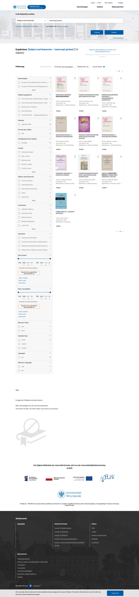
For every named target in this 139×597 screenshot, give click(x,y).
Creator (94, 532)
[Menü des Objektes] (75, 78)
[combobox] (85, 20)
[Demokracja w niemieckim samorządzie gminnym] (64, 84)
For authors (21, 568)
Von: (19, 263)
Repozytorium (117, 7)
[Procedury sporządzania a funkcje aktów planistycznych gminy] (86, 84)
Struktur (58, 111)
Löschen (97, 32)
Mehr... (34, 90)
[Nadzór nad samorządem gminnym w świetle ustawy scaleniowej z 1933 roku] (109, 163)
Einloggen (120, 2)
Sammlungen (82, 7)
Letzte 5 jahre (22, 283)
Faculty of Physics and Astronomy (65, 539)
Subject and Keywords (99, 535)
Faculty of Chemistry (61, 532)
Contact (20, 577)
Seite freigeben (109, 2)
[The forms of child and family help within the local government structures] (86, 124)
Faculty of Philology (61, 535)
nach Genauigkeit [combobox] (67, 67)
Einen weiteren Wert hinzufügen (27, 26)
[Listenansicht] (103, 67)
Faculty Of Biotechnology (62, 528)
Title (93, 528)
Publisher (95, 539)
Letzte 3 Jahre (22, 280)
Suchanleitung (118, 38)
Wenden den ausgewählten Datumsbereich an (29, 272)
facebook (36, 586)
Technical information (24, 571)
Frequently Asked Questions (26, 574)
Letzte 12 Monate (23, 278)
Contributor (95, 542)
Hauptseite (21, 524)
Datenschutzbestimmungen (31, 594)
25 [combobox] (87, 67)
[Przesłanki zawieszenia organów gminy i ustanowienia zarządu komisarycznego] (86, 163)
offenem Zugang (62, 26)
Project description (23, 559)
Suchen (113, 32)
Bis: (37, 263)
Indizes (100, 7)
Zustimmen (115, 593)
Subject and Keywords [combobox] (25, 20)
